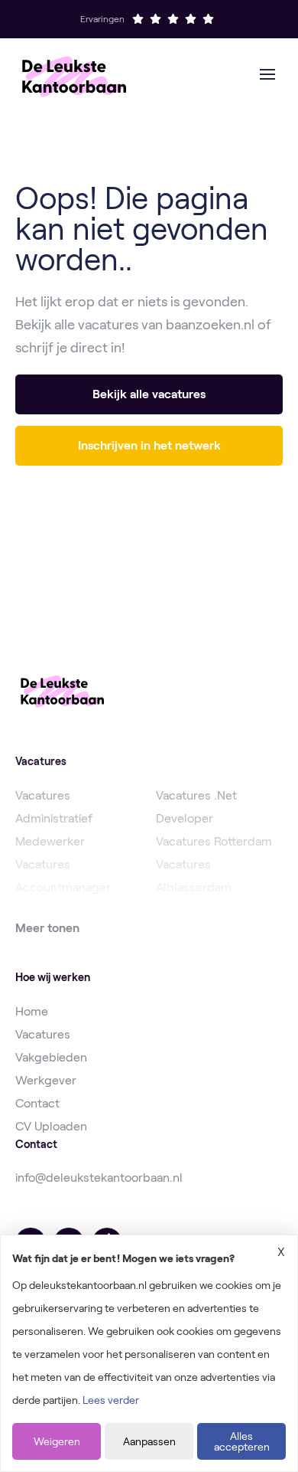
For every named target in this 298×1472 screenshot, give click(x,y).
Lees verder (111, 1400)
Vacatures (42, 1034)
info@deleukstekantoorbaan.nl (99, 1177)
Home (31, 1011)
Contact (37, 1103)
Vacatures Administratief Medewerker (53, 818)
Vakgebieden (51, 1057)
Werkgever (45, 1080)
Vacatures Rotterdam (214, 841)
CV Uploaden (51, 1126)
